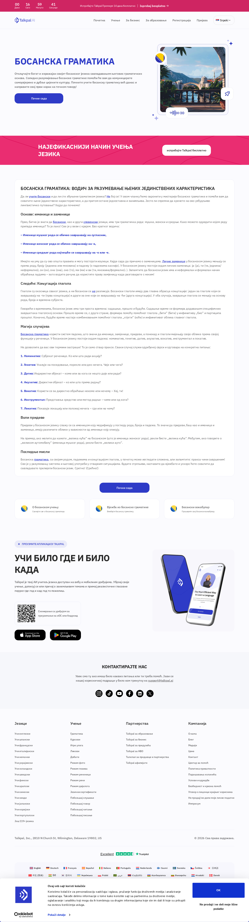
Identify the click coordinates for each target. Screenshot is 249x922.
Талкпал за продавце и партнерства (147, 757)
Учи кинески (22, 792)
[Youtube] (119, 693)
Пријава (202, 20)
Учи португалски (24, 815)
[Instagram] (99, 693)
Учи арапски (22, 786)
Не (108, 196)
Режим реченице (80, 774)
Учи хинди (21, 797)
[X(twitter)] (150, 693)
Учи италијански (24, 751)
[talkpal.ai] (25, 20)
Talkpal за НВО (134, 751)
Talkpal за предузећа (138, 745)
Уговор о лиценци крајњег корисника (210, 792)
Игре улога (76, 745)
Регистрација (181, 20)
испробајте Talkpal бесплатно (186, 150)
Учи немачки (22, 757)
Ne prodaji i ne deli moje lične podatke (219, 906)
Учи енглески (22, 733)
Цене (191, 751)
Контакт (193, 757)
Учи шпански (22, 739)
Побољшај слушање (82, 797)
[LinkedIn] (139, 693)
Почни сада (39, 98)
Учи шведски (22, 774)
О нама (192, 733)
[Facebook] (129, 693)
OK (218, 890)
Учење (115, 20)
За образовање (156, 20)
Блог (191, 739)
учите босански (39, 196)
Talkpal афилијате (136, 762)
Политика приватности (202, 768)
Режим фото (77, 762)
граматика (41, 459)
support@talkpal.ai (160, 680)
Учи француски (24, 745)
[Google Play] (65, 635)
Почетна (99, 20)
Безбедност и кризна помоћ (204, 786)
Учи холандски (23, 768)
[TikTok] (109, 693)
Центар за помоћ (198, 762)
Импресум (194, 803)
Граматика (76, 733)
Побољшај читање (81, 809)
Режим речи (77, 780)
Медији (192, 745)
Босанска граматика (35, 334)
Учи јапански (22, 803)
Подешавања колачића (202, 774)
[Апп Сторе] (30, 635)
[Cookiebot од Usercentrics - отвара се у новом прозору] (24, 915)
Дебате (74, 757)
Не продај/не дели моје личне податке (211, 797)
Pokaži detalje (57, 914)
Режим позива (78, 768)
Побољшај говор (80, 803)
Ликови (74, 751)
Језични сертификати (83, 792)
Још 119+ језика (24, 821)
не (94, 291)
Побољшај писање (81, 815)
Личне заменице (173, 261)
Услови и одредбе (198, 780)
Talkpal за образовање (139, 733)
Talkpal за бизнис (136, 739)
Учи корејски (22, 809)
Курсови (75, 739)
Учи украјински (24, 762)
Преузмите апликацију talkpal (43, 544)
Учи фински (21, 780)
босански (59, 222)
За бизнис (133, 20)
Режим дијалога (80, 786)
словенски (90, 222)
